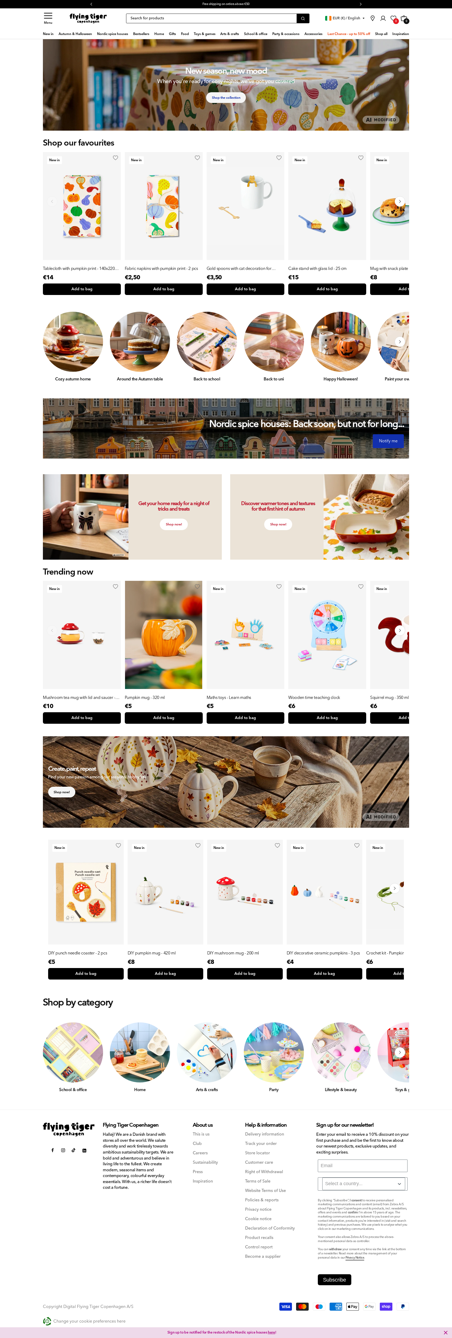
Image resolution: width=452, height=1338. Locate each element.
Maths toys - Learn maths (229, 697)
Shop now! (174, 524)
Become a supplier (263, 1256)
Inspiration (203, 1181)
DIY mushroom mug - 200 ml (233, 953)
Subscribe (334, 1280)
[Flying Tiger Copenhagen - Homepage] (88, 18)
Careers (200, 1153)
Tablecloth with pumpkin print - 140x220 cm (79, 268)
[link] (372, 18)
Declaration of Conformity (270, 1228)
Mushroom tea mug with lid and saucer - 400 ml (79, 697)
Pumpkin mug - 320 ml (145, 697)
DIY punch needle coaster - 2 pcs (77, 953)
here (271, 1332)
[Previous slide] (52, 201)
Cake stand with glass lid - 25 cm (317, 268)
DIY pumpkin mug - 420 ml (152, 953)
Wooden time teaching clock (314, 697)
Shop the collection (226, 98)
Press (198, 1172)
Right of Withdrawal (264, 1172)
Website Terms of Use (265, 1191)
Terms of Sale (257, 1181)
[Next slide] (400, 201)
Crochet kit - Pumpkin (385, 953)
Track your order (261, 1143)
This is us (201, 1134)
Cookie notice (258, 1219)
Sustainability (205, 1162)
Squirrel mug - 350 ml (389, 697)
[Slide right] (400, 342)
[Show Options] (399, 1183)
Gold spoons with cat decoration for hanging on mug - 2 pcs (239, 268)
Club (197, 1143)
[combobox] (363, 1184)
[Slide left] (52, 342)
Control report (259, 1247)
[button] (48, 18)
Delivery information (264, 1134)
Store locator (257, 1153)
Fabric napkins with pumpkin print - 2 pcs (161, 268)
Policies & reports (262, 1200)
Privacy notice (258, 1209)
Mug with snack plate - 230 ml (396, 268)
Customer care (259, 1162)
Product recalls (259, 1238)
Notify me (388, 441)
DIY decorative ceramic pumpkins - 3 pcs (323, 953)
